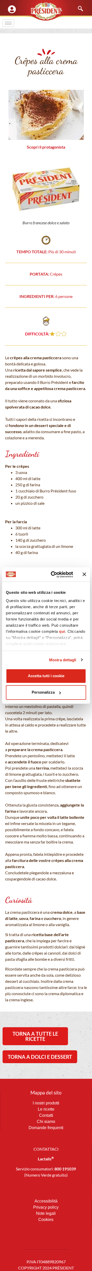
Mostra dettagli (62, 660)
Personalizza (43, 692)
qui (62, 631)
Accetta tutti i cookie (46, 676)
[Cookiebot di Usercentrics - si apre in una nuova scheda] (54, 574)
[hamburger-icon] (8, 23)
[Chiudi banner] (84, 574)
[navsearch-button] (78, 9)
